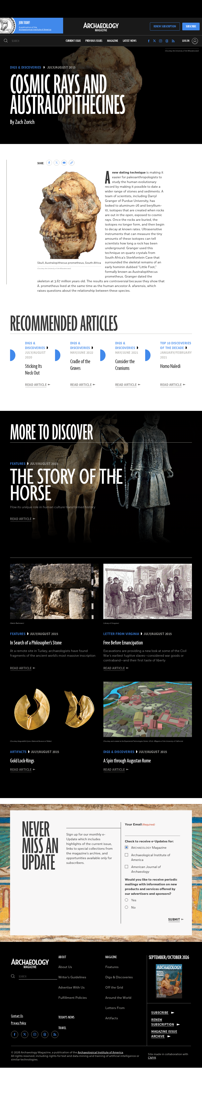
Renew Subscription (165, 26)
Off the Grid (114, 987)
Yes (133, 900)
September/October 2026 (169, 957)
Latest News (130, 41)
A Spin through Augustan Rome (127, 760)
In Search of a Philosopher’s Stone (36, 642)
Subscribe (191, 26)
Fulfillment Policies (72, 998)
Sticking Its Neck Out (33, 370)
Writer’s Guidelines (72, 977)
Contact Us (17, 1016)
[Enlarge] (96, 175)
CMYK (152, 1058)
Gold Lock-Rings (22, 760)
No (133, 907)
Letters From (115, 1008)
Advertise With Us (71, 987)
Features (112, 967)
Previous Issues (93, 41)
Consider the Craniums (125, 365)
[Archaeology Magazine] (30, 968)
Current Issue (73, 41)
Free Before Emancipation (123, 642)
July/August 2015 (61, 67)
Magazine (148, 848)
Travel (62, 1028)
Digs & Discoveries (25, 67)
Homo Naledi (170, 366)
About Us (65, 967)
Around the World (118, 998)
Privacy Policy (18, 1023)
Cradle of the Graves (80, 365)
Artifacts (111, 1018)
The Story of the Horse (66, 485)
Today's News (66, 1017)
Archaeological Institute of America (150, 857)
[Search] (6, 41)
